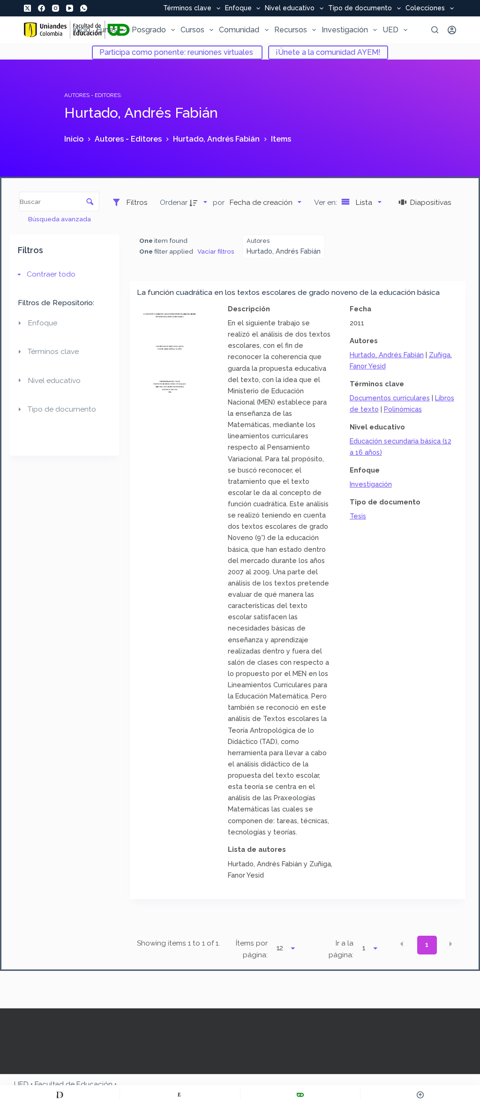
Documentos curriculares (390, 398)
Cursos (192, 29)
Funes (106, 29)
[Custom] (59, 1095)
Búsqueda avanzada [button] (60, 219)
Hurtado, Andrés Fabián (387, 355)
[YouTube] (69, 8)
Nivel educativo (290, 8)
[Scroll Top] (420, 1095)
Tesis (358, 516)
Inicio (81, 29)
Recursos (290, 29)
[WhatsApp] (83, 8)
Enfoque (238, 8)
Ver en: (326, 202)
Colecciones (425, 8)
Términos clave (187, 8)
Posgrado (149, 29)
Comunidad (239, 29)
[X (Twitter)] (27, 8)
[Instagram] (55, 8)
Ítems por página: (251, 949)
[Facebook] (41, 8)
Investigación (345, 29)
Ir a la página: (341, 949)
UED (390, 29)
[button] (402, 944)
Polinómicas (403, 409)
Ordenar (174, 202)
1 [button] (426, 944)
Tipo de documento (360, 8)
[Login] (452, 30)
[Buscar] (434, 29)
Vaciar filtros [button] (215, 251)
